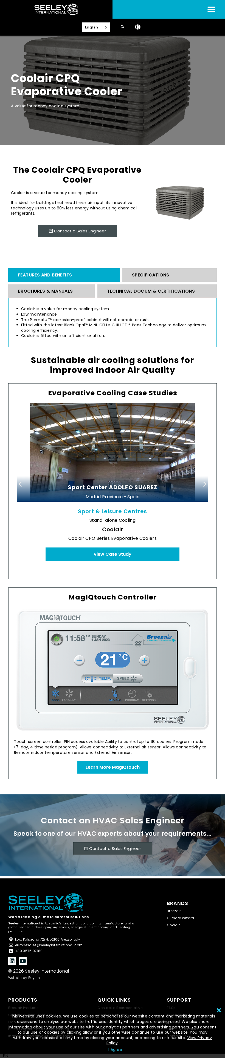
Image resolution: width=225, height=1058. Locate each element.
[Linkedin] (12, 961)
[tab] (64, 275)
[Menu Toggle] (211, 9)
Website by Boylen (24, 977)
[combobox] (5, 1056)
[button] (20, 483)
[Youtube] (23, 961)
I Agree (115, 1049)
